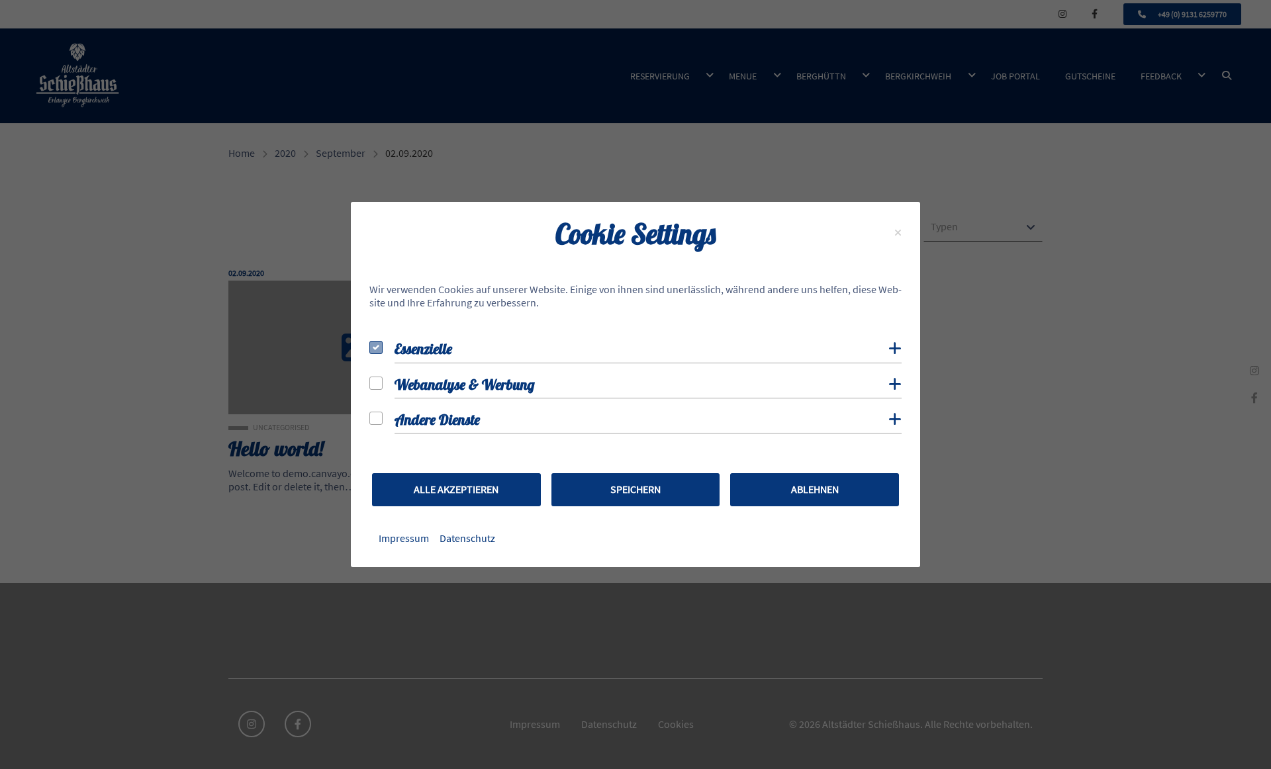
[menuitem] (403, 538)
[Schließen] (898, 233)
